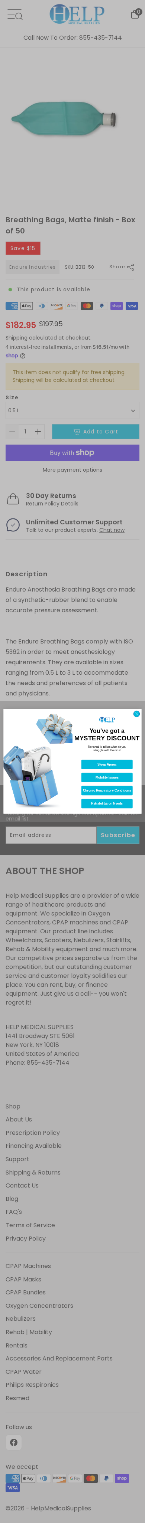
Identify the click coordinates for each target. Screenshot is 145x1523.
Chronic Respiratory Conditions (107, 791)
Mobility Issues (107, 778)
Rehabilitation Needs (107, 804)
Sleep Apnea (106, 765)
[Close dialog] (136, 714)
